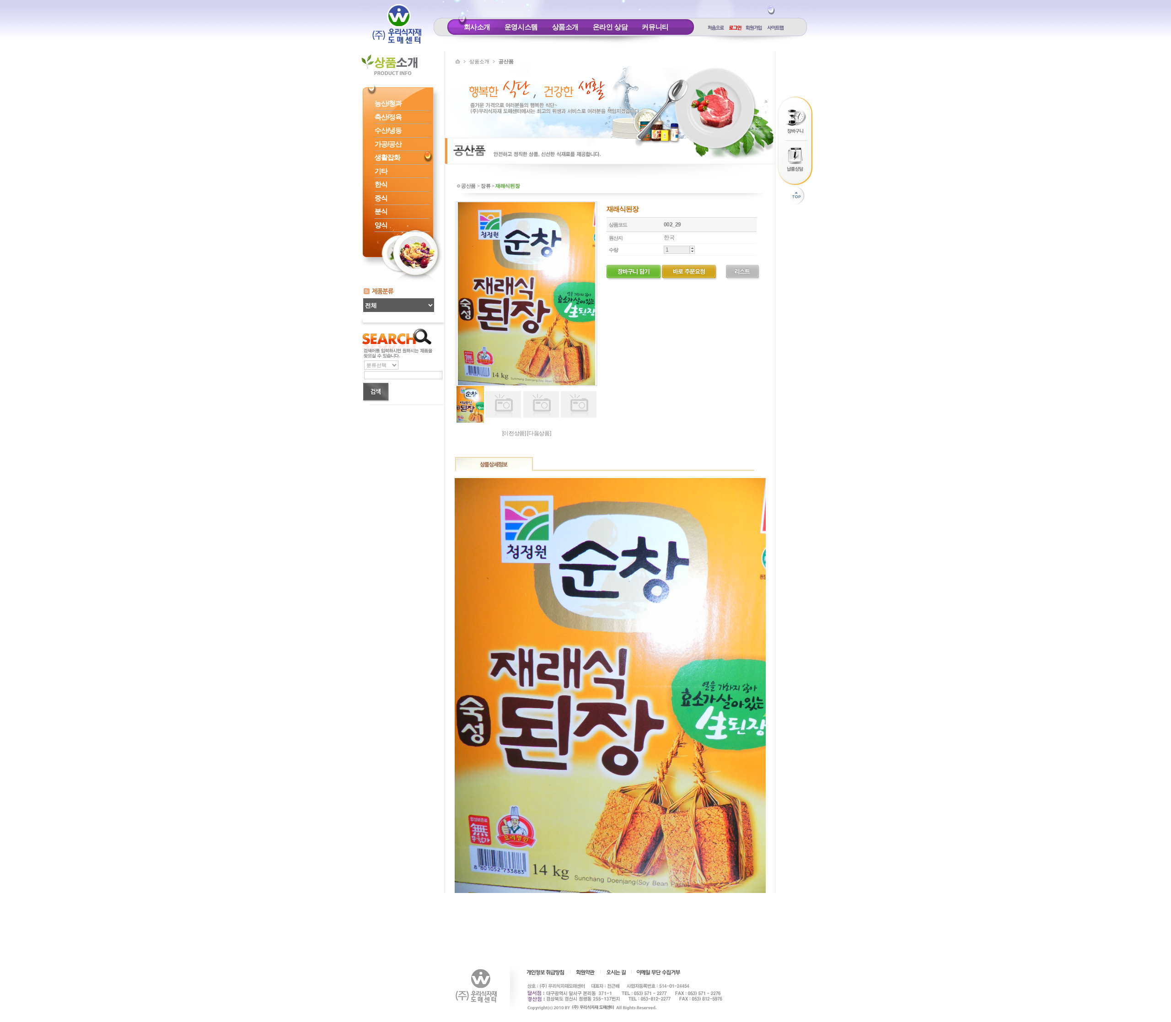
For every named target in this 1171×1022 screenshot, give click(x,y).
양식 (381, 225)
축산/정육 (388, 117)
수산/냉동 (388, 130)
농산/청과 (388, 103)
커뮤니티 (655, 27)
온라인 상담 (610, 27)
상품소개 (565, 27)
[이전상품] (514, 433)
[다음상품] (539, 433)
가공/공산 (388, 144)
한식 (381, 184)
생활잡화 (387, 157)
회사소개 (477, 27)
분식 (381, 211)
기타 (381, 171)
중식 (381, 198)
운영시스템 (521, 27)
